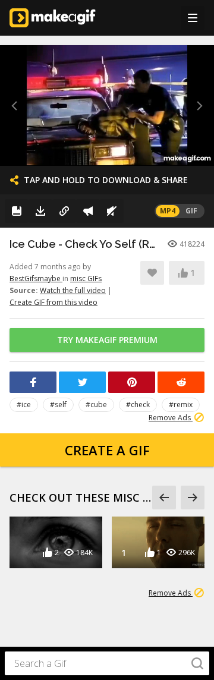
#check (138, 404)
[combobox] (107, 663)
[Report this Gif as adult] (88, 211)
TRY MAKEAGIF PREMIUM (107, 339)
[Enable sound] (112, 211)
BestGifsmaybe (36, 278)
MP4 (167, 211)
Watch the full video (73, 290)
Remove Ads (171, 418)
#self (58, 404)
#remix (181, 404)
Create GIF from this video (53, 302)
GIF (191, 211)
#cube (96, 404)
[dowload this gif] (40, 211)
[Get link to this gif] (64, 211)
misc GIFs (86, 278)
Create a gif (107, 450)
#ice (24, 404)
